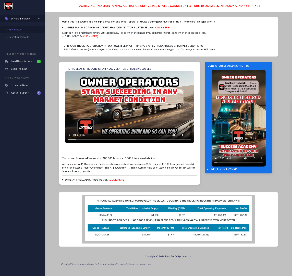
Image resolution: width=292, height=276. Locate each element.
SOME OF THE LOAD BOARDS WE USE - (95, 179)
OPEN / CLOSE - (81, 36)
